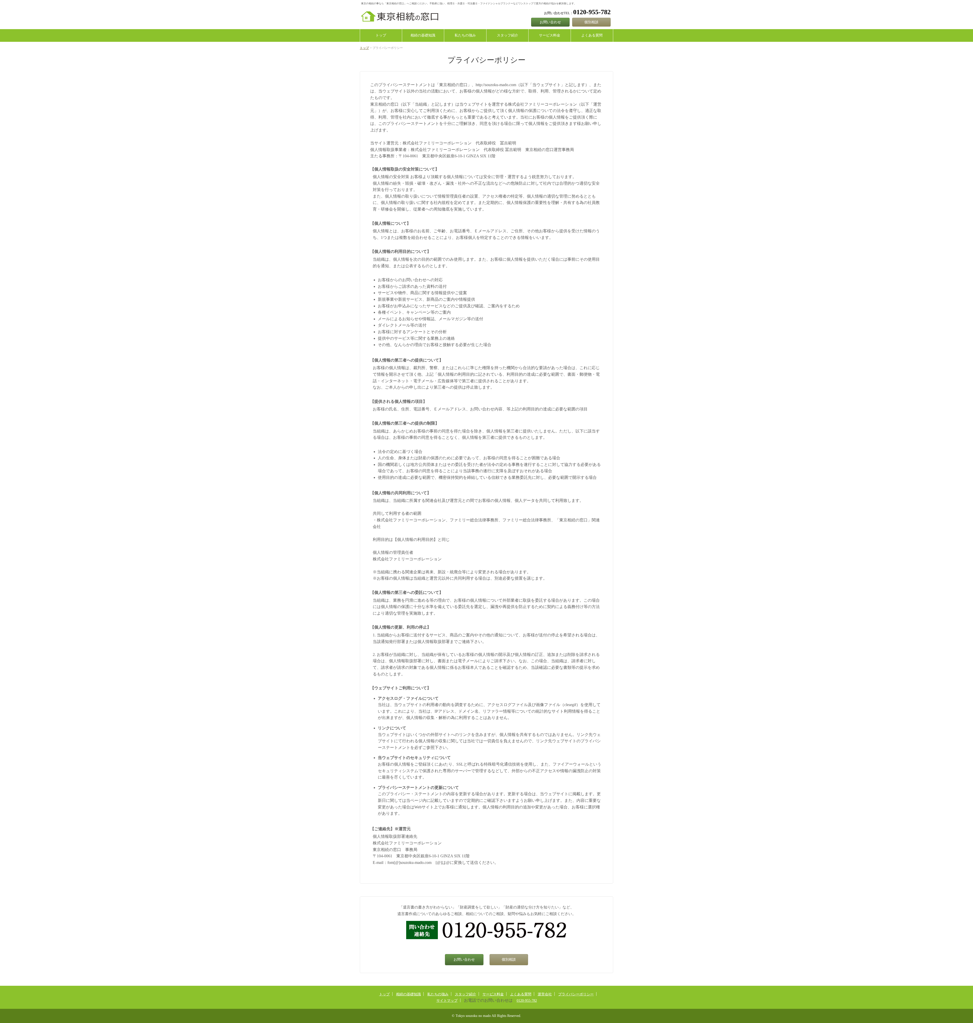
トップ (381, 35)
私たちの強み (465, 35)
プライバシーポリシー (576, 994)
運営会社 (545, 994)
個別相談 (591, 22)
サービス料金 (549, 35)
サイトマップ (447, 1000)
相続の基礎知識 (422, 35)
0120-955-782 (527, 1000)
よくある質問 (592, 35)
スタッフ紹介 (507, 35)
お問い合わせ (550, 22)
